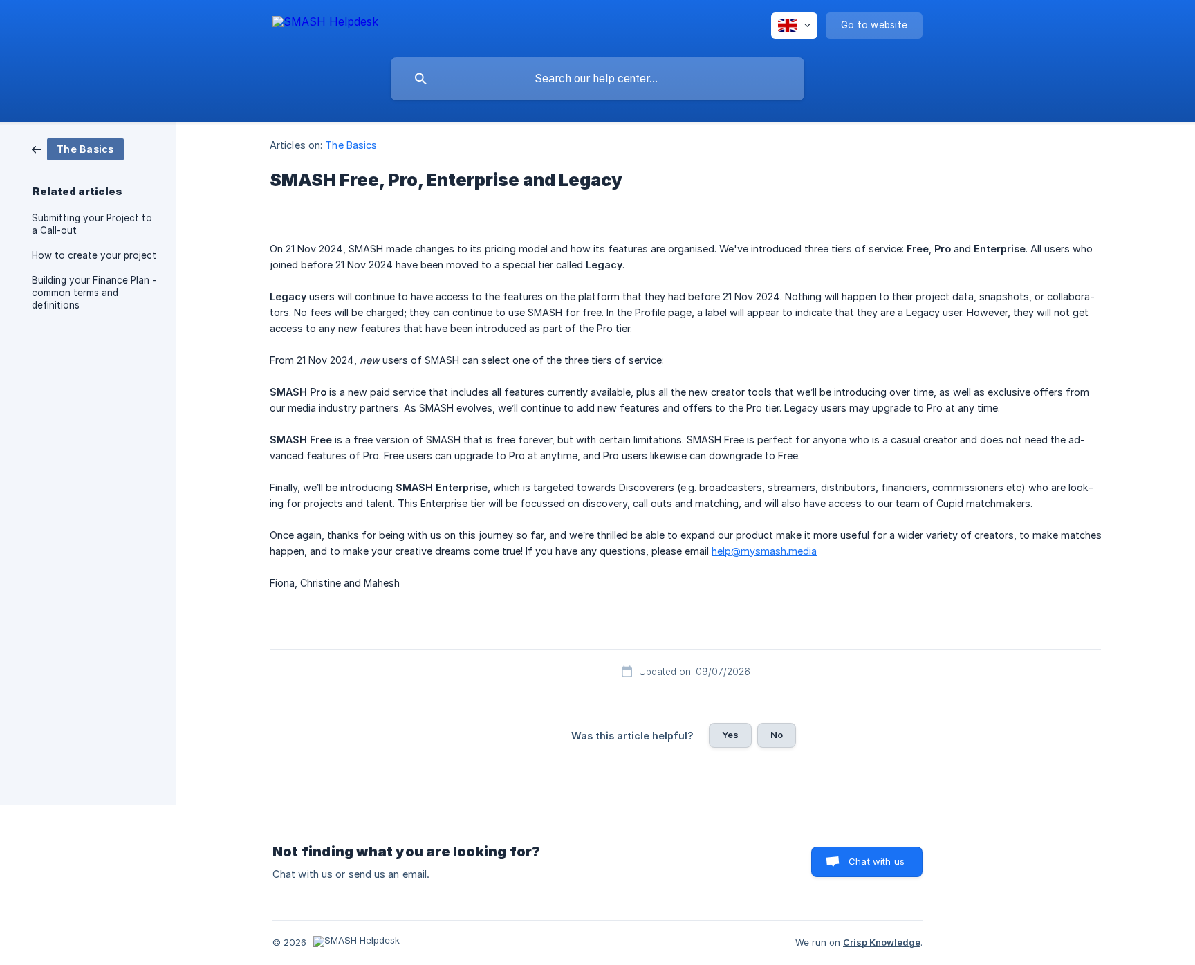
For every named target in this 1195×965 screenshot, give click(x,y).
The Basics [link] (351, 145)
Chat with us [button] (877, 861)
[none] (325, 23)
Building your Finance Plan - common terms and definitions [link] (94, 293)
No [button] (776, 734)
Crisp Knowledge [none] (881, 942)
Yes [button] (730, 734)
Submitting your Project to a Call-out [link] (92, 224)
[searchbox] (597, 78)
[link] (78, 148)
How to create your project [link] (94, 255)
